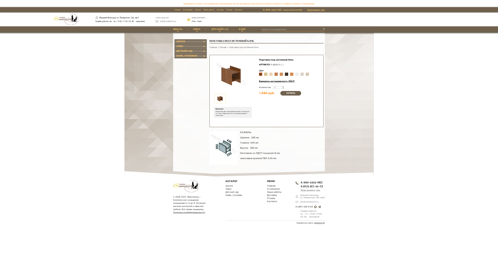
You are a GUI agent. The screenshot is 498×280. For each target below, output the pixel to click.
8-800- (312, 182)
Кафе (242, 29)
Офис (197, 29)
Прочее (223, 47)
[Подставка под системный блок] (223, 148)
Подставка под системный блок (243, 47)
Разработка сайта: (304, 223)
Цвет (261, 71)
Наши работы (209, 10)
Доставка (220, 10)
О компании (188, 10)
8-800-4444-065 (162, 18)
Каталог (198, 10)
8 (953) (312, 186)
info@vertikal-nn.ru (168, 21)
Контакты (238, 10)
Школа (177, 29)
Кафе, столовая (186, 56)
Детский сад (219, 29)
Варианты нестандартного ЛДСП (277, 81)
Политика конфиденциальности (189, 212)
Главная (177, 10)
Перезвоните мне (316, 9)
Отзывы (229, 10)
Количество (265, 87)
